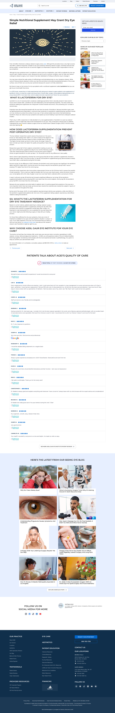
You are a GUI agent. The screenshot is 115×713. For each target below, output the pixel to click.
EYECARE (28, 11)
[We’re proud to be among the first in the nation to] (99, 620)
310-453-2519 (80, 663)
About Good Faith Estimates (38, 700)
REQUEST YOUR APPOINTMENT (86, 637)
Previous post (16, 248)
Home (11, 14)
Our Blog (12, 653)
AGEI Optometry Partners (16, 650)
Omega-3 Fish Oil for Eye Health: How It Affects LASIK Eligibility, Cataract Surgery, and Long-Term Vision (76, 552)
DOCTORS (49, 11)
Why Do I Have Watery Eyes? (30, 490)
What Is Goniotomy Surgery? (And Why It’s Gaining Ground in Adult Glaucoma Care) (76, 491)
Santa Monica (79, 667)
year (45, 64)
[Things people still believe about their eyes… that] (64, 613)
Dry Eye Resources (47, 659)
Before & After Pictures (15, 656)
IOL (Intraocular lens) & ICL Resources (51, 665)
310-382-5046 (80, 675)
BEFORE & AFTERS (74, 11)
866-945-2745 (83, 5)
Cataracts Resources (47, 652)
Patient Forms (13, 658)
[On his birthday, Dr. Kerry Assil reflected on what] (76, 620)
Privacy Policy (26, 700)
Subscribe (93, 30)
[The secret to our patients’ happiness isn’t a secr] (88, 613)
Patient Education (50, 648)
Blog (71, 1)
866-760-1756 (86, 641)
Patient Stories (13, 670)
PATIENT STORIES (61, 11)
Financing (95, 1)
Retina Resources (46, 673)
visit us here (58, 243)
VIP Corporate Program (15, 685)
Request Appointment (97, 5)
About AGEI (12, 640)
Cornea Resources (46, 654)
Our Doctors (13, 642)
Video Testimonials (14, 675)
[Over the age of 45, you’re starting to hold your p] (76, 613)
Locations (64, 1)
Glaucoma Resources (47, 662)
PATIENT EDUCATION (89, 11)
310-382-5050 (80, 673)
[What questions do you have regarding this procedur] (64, 620)
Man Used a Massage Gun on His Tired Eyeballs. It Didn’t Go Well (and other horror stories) (76, 521)
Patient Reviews (86, 1)
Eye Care (46, 636)
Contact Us (80, 647)
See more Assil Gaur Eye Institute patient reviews (56, 446)
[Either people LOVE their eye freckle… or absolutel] (99, 613)
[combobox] (57, 5)
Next (73, 27)
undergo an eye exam (29, 222)
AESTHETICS (39, 11)
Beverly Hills (79, 654)
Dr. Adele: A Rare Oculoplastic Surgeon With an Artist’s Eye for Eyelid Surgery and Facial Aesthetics (76, 582)
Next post (70, 248)
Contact (103, 1)
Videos (77, 1)
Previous (66, 27)
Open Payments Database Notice (54, 700)
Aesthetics (12, 648)
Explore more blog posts (56, 589)
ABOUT (21, 11)
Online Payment (13, 661)
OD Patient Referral (14, 687)
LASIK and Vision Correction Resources (52, 667)
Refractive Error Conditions (49, 670)
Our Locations (82, 651)
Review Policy (67, 700)
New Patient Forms (46, 675)
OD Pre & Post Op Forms (16, 690)
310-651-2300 (80, 661)
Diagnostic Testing (46, 657)
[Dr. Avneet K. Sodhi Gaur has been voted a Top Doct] (88, 620)
